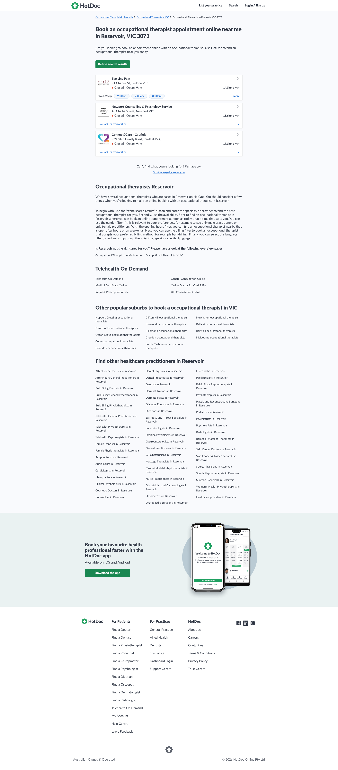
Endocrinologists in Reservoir (163, 428)
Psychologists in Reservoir (211, 425)
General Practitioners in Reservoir (166, 448)
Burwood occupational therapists (166, 324)
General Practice (161, 629)
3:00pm (157, 96)
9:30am (139, 96)
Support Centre (160, 668)
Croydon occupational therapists (165, 337)
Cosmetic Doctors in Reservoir (113, 490)
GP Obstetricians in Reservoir (163, 455)
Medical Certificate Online (111, 285)
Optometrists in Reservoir (161, 496)
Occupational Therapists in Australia (114, 17)
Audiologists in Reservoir (110, 464)
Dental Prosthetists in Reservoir (165, 377)
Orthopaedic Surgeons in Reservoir (167, 502)
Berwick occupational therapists (215, 331)
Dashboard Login (161, 661)
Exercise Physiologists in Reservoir (166, 435)
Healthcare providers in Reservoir (216, 497)
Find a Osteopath (123, 684)
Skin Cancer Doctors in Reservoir (216, 449)
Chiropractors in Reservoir (111, 477)
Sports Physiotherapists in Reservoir (217, 473)
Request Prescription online (112, 292)
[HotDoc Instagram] (252, 623)
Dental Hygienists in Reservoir (164, 371)
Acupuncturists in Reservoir (112, 457)
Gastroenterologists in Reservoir (165, 441)
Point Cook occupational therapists (116, 328)
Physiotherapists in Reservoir (213, 395)
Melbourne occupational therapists (217, 337)
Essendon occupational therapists (115, 348)
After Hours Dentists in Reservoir (115, 371)
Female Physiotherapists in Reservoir (117, 450)
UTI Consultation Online (185, 292)
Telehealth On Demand (109, 279)
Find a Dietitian (122, 676)
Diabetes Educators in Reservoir (165, 404)
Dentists (155, 645)
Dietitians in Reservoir (159, 411)
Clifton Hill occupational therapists (166, 317)
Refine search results (112, 64)
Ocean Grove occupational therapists (117, 335)
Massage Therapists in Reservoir (165, 461)
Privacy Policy (198, 661)
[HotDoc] (85, 5)
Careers (193, 637)
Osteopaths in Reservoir (210, 371)
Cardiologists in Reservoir (110, 470)
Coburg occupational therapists (114, 341)
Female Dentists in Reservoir (112, 444)
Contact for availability (112, 124)
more (235, 96)
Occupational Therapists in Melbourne (118, 255)
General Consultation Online (188, 279)
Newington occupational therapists (217, 317)
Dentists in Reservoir (158, 384)
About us (194, 629)
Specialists (157, 653)
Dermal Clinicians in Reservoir (163, 391)
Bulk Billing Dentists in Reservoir (114, 388)
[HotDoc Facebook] (238, 623)
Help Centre (119, 723)
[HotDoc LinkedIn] (245, 623)
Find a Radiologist (123, 700)
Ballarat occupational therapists (215, 324)
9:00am (121, 96)
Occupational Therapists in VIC (153, 17)
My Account (119, 716)
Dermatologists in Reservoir (162, 397)
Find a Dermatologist (125, 692)
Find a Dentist (121, 637)
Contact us (195, 645)
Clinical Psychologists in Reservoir (115, 484)
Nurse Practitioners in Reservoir (165, 479)
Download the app (107, 573)
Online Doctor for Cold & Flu (188, 285)
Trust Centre (196, 668)
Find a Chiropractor (124, 661)
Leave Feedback (122, 731)
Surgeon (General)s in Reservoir (215, 480)
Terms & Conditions (201, 653)
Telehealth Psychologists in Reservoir (117, 437)
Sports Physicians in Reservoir (214, 466)
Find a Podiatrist (122, 653)
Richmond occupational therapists (166, 331)
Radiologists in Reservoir (210, 432)
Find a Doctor (120, 629)
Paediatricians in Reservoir (211, 377)
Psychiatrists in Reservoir (211, 419)
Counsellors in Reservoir (109, 497)
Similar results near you (169, 172)
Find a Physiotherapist (126, 645)
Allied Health (159, 637)
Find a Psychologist (124, 668)
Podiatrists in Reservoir (210, 412)
